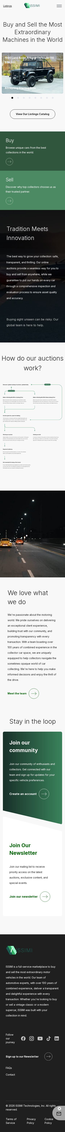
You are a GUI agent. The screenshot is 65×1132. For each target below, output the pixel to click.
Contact (10, 1074)
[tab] (12, 98)
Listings (7, 5)
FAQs (9, 1067)
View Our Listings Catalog (32, 114)
